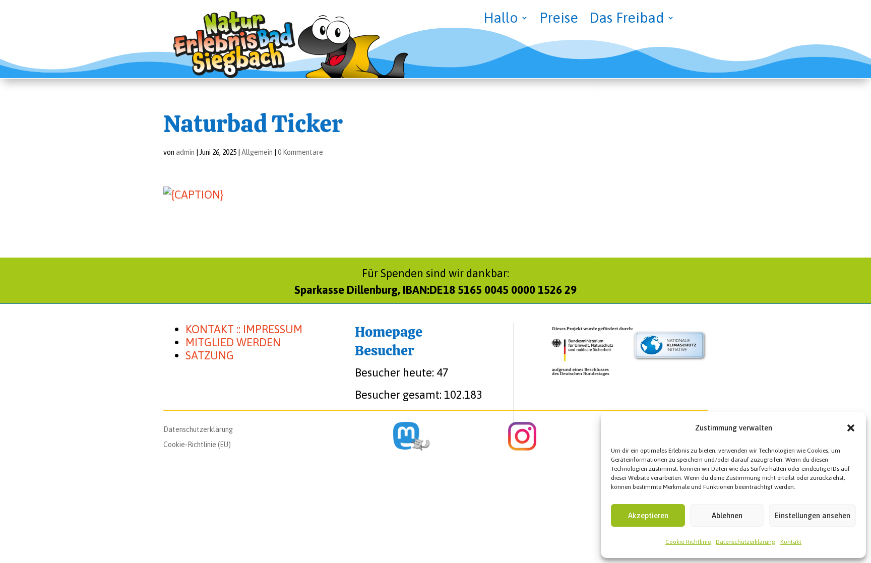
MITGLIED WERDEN (233, 342)
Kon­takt (790, 541)
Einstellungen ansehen (812, 515)
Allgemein (257, 152)
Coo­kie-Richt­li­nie (688, 541)
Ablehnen (727, 515)
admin (185, 152)
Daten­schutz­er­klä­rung (745, 541)
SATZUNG (209, 355)
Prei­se (558, 19)
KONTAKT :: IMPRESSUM (243, 329)
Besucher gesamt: (399, 394)
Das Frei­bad (626, 19)
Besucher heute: (396, 372)
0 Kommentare (300, 152)
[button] (851, 428)
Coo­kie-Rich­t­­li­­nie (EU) (197, 445)
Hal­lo (500, 19)
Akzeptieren (648, 515)
